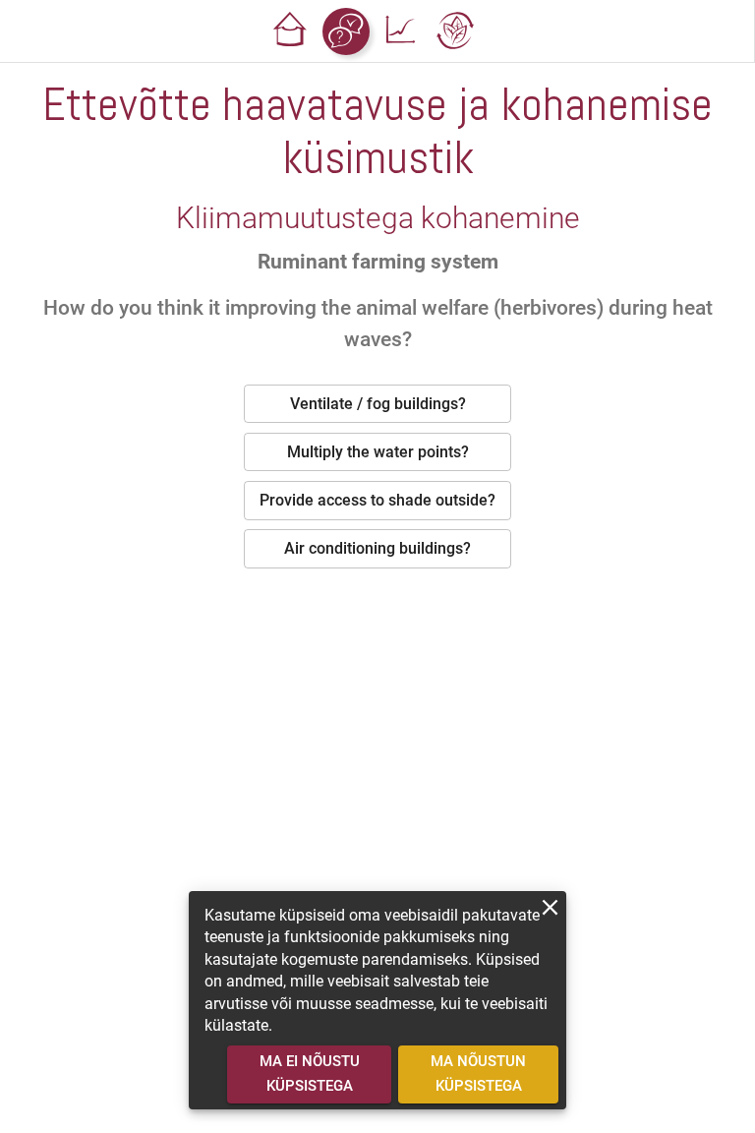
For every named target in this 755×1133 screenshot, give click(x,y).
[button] (291, 31)
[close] (550, 907)
